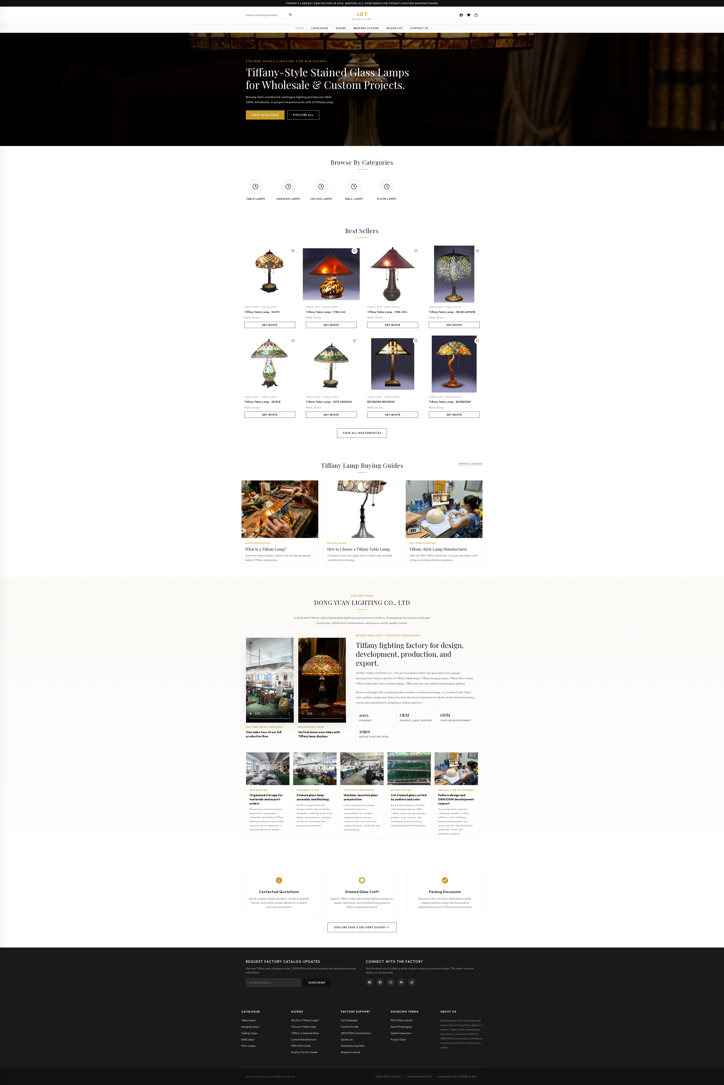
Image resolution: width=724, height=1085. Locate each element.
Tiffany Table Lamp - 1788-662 (325, 312)
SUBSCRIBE (316, 982)
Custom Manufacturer (304, 1039)
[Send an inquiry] (369, 982)
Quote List (347, 1039)
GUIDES (341, 28)
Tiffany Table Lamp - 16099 (261, 312)
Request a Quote (350, 1052)
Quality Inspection (401, 1033)
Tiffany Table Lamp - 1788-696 (387, 312)
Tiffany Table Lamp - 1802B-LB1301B (452, 312)
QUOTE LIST (394, 28)
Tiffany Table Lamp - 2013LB (262, 401)
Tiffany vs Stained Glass (305, 1033)
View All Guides (471, 463)
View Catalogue (265, 115)
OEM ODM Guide (301, 1045)
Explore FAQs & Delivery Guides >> (362, 927)
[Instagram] (390, 982)
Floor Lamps (248, 1045)
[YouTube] (401, 982)
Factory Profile (349, 1026)
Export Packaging (401, 1026)
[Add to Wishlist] (293, 251)
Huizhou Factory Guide (304, 1052)
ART (362, 15)
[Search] (290, 15)
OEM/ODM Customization (356, 1033)
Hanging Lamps (250, 1026)
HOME (300, 28)
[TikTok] (412, 982)
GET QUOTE (270, 325)
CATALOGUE (319, 28)
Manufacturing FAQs (353, 1045)
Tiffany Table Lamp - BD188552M (450, 401)
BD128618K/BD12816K (381, 401)
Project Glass (398, 1039)
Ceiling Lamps (249, 1033)
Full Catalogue (349, 1020)
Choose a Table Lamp (303, 1026)
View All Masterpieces (362, 433)
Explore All (303, 115)
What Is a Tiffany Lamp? (305, 1020)
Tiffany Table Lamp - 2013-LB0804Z (329, 401)
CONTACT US (419, 28)
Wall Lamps (247, 1039)
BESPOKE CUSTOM (366, 28)
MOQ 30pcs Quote (402, 1020)
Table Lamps (248, 1020)
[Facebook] (380, 982)
